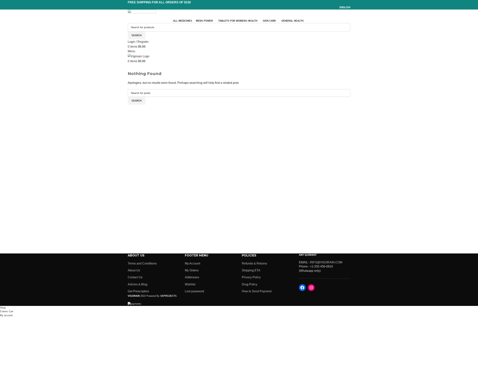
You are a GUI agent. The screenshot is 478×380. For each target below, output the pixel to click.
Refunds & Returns (254, 263)
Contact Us (135, 277)
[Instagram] (311, 287)
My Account (192, 263)
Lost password (194, 291)
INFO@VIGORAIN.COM (326, 262)
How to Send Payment (256, 291)
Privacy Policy (251, 277)
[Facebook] (302, 287)
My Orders (191, 270)
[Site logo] (142, 13)
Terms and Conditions (142, 263)
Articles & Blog (137, 284)
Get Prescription (138, 291)
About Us (134, 270)
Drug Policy (249, 284)
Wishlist (190, 284)
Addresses (192, 277)
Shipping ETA (251, 270)
